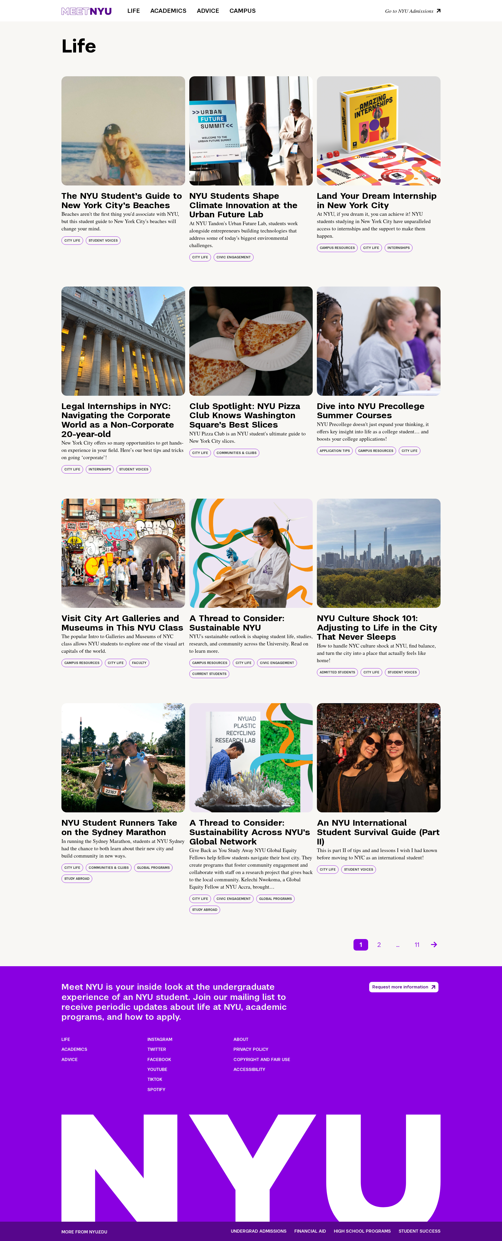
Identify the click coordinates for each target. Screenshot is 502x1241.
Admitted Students (337, 672)
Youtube (157, 1069)
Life (133, 11)
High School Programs (362, 1231)
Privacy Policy (251, 1049)
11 (417, 945)
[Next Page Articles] (435, 944)
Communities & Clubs (236, 453)
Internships (398, 248)
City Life (72, 240)
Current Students (209, 674)
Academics (168, 11)
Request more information (400, 987)
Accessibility (249, 1069)
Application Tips (335, 451)
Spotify (156, 1089)
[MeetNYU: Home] (86, 10)
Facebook (159, 1059)
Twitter (156, 1049)
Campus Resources (337, 248)
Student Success (420, 1231)
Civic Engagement (233, 257)
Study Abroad (76, 879)
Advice (208, 11)
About (240, 1039)
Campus (243, 11)
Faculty (139, 663)
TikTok (154, 1079)
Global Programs (153, 868)
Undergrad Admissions (259, 1231)
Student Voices (103, 240)
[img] (123, 130)
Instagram (159, 1039)
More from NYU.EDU (84, 1232)
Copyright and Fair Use (261, 1059)
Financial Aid (310, 1231)
